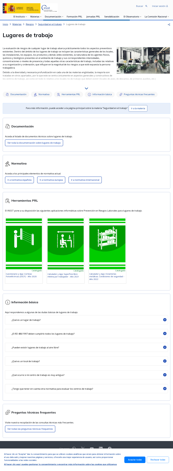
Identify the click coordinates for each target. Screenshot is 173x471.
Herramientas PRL (70, 94)
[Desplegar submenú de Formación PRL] (83, 17)
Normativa (43, 94)
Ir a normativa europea (51, 179)
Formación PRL (74, 17)
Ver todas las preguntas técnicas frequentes (30, 428)
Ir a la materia (138, 108)
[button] (169, 24)
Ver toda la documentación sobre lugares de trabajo (34, 142)
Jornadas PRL (93, 17)
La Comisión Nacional (156, 17)
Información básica (102, 94)
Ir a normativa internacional (85, 179)
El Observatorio (131, 17)
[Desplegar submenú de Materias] (40, 17)
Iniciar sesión (159, 6)
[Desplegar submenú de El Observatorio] (140, 17)
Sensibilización (111, 17)
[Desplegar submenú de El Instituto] (26, 17)
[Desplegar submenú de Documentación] (62, 17)
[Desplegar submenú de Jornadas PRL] (101, 17)
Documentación (53, 17)
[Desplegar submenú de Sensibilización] (120, 17)
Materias (34, 17)
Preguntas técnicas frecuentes (139, 94)
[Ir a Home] (30, 8)
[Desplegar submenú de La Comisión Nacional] (168, 17)
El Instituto (19, 17)
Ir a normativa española (19, 179)
